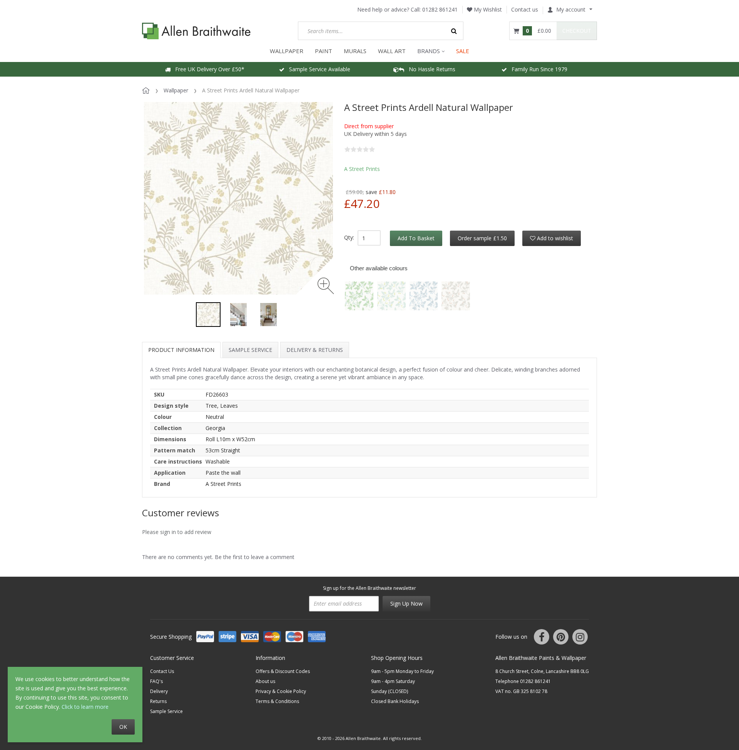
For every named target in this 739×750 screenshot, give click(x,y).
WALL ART (392, 51)
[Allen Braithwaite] (196, 31)
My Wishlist (487, 9)
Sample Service (250, 349)
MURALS (355, 51)
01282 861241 (440, 9)
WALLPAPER (286, 51)
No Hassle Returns (429, 69)
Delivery (159, 691)
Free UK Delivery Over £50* (207, 69)
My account (570, 9)
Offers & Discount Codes (283, 671)
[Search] (454, 31)
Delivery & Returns (314, 349)
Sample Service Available (317, 69)
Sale (462, 51)
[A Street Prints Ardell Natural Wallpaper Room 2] (268, 314)
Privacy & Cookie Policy (281, 691)
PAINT (323, 51)
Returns (158, 701)
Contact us (524, 9)
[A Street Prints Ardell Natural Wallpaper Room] (238, 314)
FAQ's (156, 681)
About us (265, 681)
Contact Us (162, 671)
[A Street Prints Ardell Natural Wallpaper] (208, 314)
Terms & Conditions (277, 701)
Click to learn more (85, 706)
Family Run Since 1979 (537, 69)
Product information (181, 349)
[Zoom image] (326, 286)
